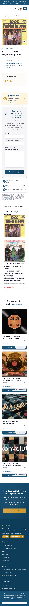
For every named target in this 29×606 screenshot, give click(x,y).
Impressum (5, 585)
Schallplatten (12, 15)
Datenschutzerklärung (6, 199)
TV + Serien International (9, 548)
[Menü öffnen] (25, 8)
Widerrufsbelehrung (10, 197)
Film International (7, 545)
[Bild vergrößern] (24, 41)
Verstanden (14, 603)
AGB (2, 197)
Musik (3, 551)
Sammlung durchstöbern (13, 511)
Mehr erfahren (14, 599)
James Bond (5, 557)
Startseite (4, 15)
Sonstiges (5, 554)
